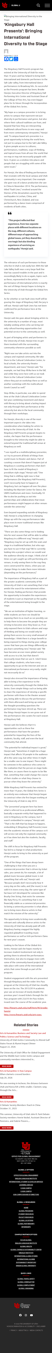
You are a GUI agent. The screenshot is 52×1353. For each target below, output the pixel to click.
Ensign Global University (26, 1266)
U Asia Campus (25, 1070)
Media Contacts (36, 1330)
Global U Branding (26, 1288)
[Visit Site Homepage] (26, 1154)
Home (26, 1208)
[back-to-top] (49, 1347)
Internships (26, 1227)
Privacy (14, 1330)
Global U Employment (26, 1285)
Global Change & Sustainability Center (26, 1250)
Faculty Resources (26, 1217)
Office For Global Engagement (26, 1175)
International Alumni (26, 1259)
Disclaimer (41, 1326)
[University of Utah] (26, 1305)
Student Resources (26, 1214)
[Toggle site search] (38, 5)
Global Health (26, 1246)
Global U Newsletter (26, 1282)
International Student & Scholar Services (26, 1182)
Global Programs (26, 1211)
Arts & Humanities (9, 1033)
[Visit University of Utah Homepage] (4, 5)
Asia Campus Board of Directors (26, 1195)
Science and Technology (18, 1036)
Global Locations (26, 1220)
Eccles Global (26, 1240)
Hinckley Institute (26, 1253)
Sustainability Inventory (26, 1262)
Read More (6, 1066)
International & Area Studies (26, 1256)
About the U (23, 1330)
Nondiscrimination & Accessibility (21, 1326)
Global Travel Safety (26, 1279)
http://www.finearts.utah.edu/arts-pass (23, 1014)
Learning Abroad (26, 1185)
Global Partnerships (26, 1224)
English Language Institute (26, 1178)
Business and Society (28, 1033)
